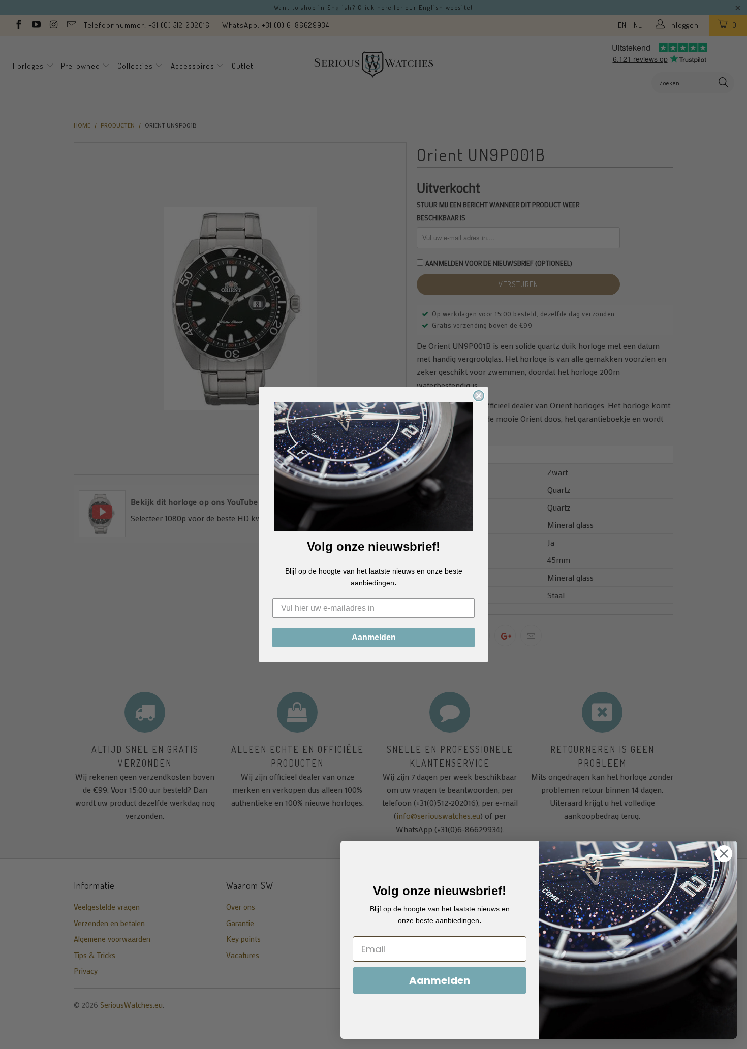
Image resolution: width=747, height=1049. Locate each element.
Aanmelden (374, 637)
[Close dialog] (479, 396)
